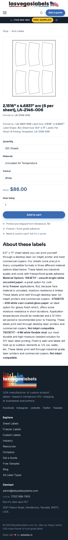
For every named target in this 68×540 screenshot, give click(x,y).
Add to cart (34, 215)
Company (8, 452)
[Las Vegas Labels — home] (34, 4)
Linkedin (35, 407)
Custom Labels (12, 435)
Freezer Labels (12, 429)
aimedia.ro (26, 535)
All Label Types (12, 475)
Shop (5, 31)
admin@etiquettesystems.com (20, 490)
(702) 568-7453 (16, 496)
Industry (8, 440)
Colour (7, 171)
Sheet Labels (10, 423)
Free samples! (42, 20)
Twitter (47, 407)
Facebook (8, 407)
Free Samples (11, 463)
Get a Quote (10, 457)
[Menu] (5, 12)
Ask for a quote (38, 233)
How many (9, 198)
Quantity (8, 141)
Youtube (57, 407)
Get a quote (55, 12)
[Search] (41, 13)
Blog (5, 469)
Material (8, 156)
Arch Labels (18, 31)
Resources (9, 446)
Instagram (22, 407)
